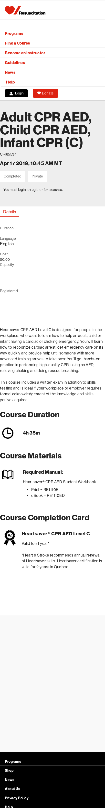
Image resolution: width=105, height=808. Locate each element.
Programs (14, 33)
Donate (48, 93)
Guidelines (15, 62)
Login (19, 93)
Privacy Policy (17, 798)
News (10, 72)
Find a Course (17, 43)
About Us (12, 789)
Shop (9, 771)
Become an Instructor (25, 53)
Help (10, 82)
